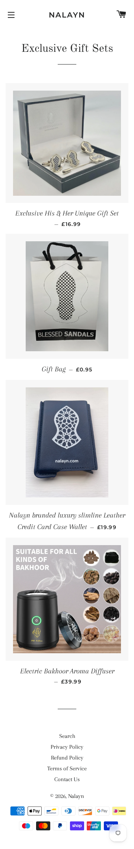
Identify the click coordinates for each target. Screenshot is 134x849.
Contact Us (67, 779)
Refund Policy (67, 757)
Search (67, 736)
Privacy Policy (67, 746)
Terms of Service (67, 768)
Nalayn (67, 14)
